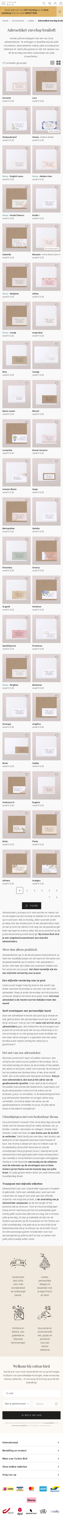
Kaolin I (35, 215)
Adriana (6, 880)
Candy (13, 332)
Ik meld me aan (31, 1415)
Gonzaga (6, 724)
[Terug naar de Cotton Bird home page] (11, 5)
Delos (5, 841)
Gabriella (6, 254)
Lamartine (7, 450)
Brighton (14, 685)
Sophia (35, 763)
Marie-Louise (8, 411)
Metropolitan (8, 528)
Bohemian (37, 685)
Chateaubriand (9, 137)
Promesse (37, 646)
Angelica (36, 724)
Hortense (36, 606)
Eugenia (36, 802)
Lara (34, 98)
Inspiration (37, 332)
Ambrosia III (8, 802)
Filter (33, 906)
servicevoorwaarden (19, 1425)
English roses (16, 176)
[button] (59, 11)
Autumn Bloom (9, 489)
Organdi (6, 606)
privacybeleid (49, 1423)
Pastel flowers (17, 215)
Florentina (7, 567)
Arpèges (36, 880)
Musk (5, 763)
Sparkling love (9, 646)
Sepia (35, 489)
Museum (36, 254)
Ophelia (36, 528)
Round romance (39, 450)
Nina (4, 372)
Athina (35, 293)
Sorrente (6, 98)
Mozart (35, 411)
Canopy (35, 372)
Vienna (35, 137)
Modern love (46, 176)
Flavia (35, 841)
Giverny (36, 567)
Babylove (14, 293)
